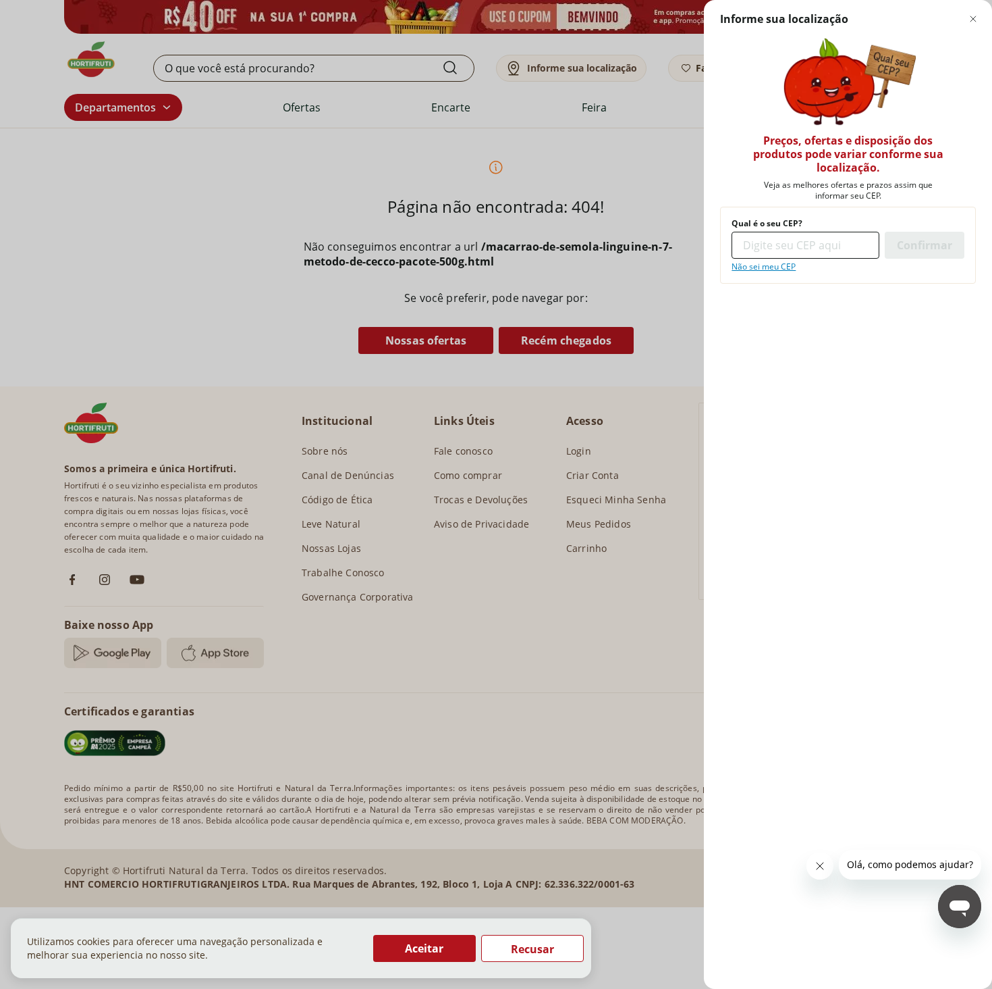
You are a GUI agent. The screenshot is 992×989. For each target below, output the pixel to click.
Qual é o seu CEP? (767, 223)
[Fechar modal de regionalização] (973, 19)
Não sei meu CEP (764, 266)
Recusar (532, 949)
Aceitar (424, 948)
